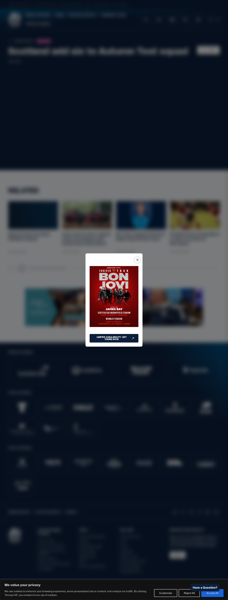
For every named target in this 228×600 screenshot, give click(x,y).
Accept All (212, 593)
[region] (114, 589)
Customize (165, 593)
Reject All (189, 593)
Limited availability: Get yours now (112, 338)
